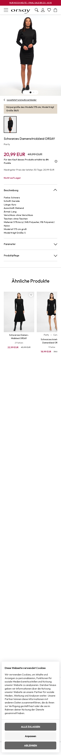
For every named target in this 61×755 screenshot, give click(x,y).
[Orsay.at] (21, 10)
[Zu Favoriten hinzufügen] (31, 295)
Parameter (10, 244)
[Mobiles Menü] (6, 10)
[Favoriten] (49, 10)
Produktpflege (11, 255)
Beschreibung (11, 190)
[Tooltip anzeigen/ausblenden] (56, 161)
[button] (30, 92)
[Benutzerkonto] (43, 10)
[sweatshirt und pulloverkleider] (4, 100)
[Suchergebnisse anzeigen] (36, 10)
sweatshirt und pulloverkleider (22, 99)
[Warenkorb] (55, 10)
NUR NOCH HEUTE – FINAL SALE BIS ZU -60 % (30, 2)
